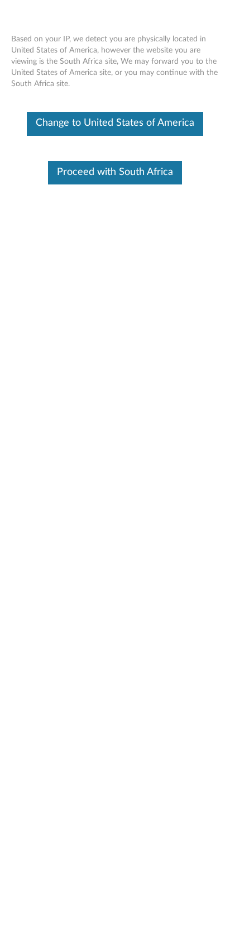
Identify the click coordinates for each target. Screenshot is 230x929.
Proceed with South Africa (115, 172)
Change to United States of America (115, 123)
